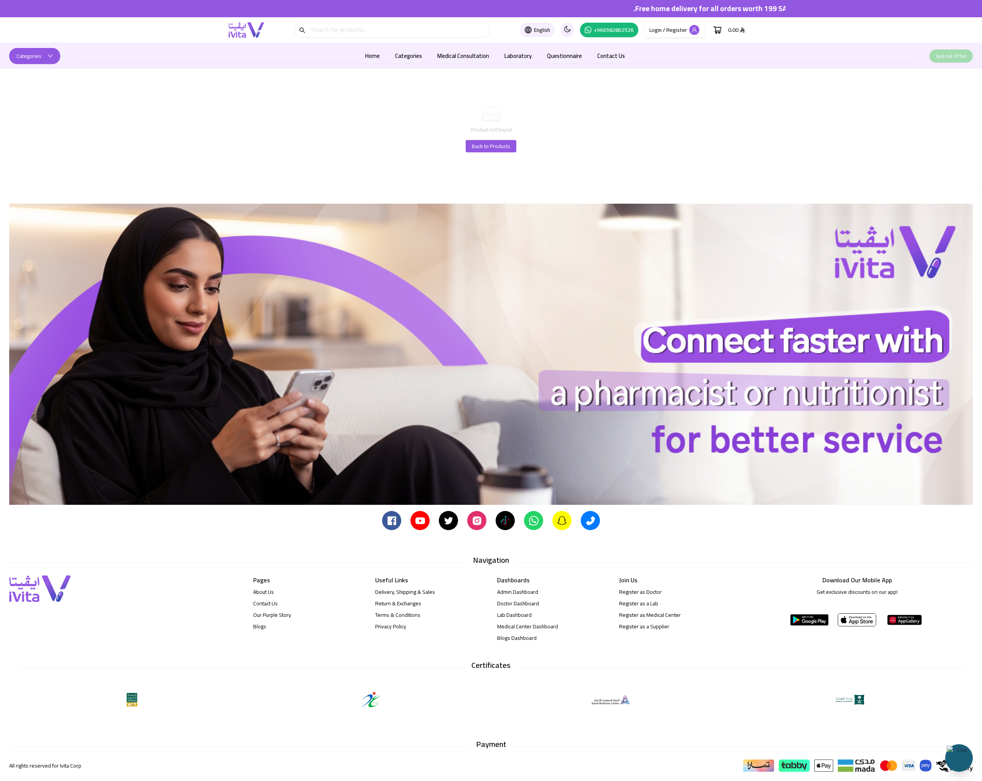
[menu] (494, 56)
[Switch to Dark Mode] (567, 30)
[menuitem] (372, 56)
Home (372, 55)
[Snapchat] (562, 520)
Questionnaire (564, 55)
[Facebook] (391, 520)
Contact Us (611, 55)
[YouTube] (420, 520)
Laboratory (518, 55)
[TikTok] (505, 520)
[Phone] (590, 520)
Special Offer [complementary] (951, 56)
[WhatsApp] (533, 520)
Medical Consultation (463, 55)
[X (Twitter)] (448, 520)
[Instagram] (476, 520)
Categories (408, 55)
